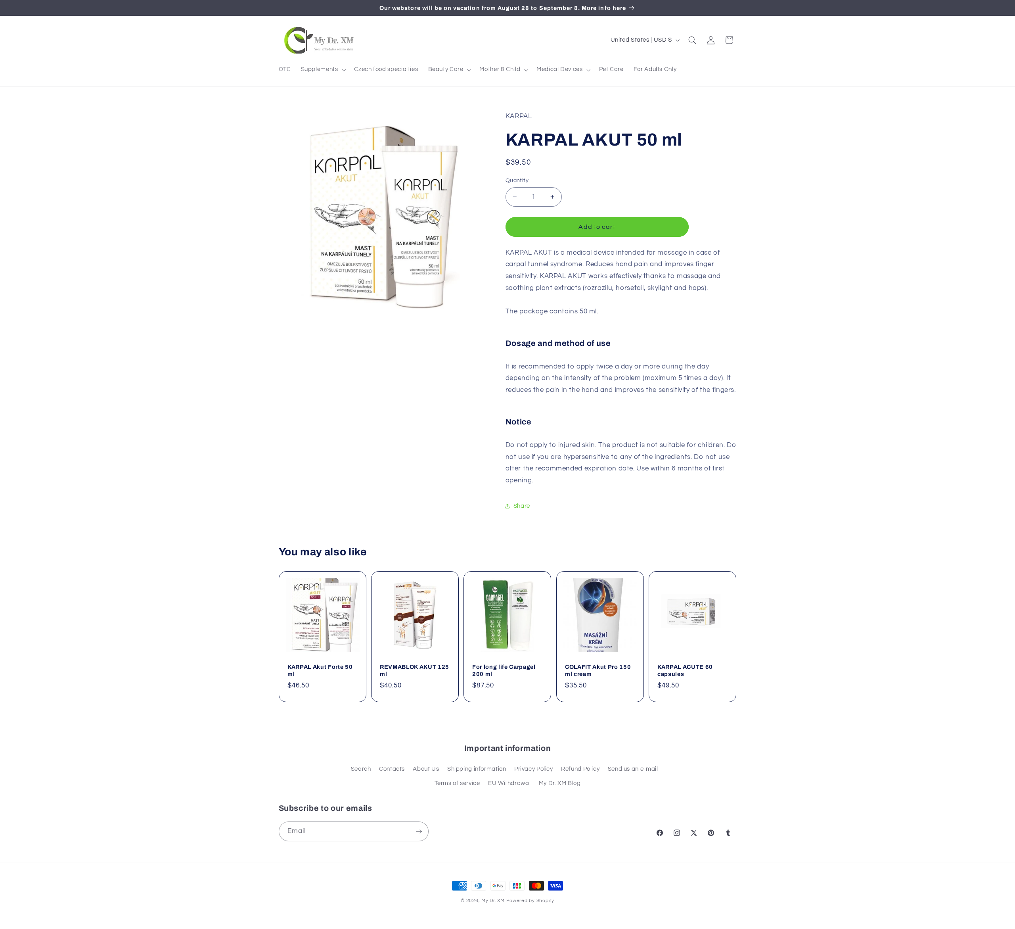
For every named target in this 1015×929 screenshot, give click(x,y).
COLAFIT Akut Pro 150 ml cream (598, 670)
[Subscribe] (419, 831)
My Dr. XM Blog (560, 783)
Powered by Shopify (530, 900)
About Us (426, 769)
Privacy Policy (533, 769)
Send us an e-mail (633, 769)
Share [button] (521, 506)
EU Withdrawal (509, 783)
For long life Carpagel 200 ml (504, 670)
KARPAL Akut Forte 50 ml (319, 670)
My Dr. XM (493, 900)
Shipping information (476, 769)
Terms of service (457, 783)
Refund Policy (580, 769)
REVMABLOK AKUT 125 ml (414, 670)
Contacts (392, 769)
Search (361, 769)
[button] (322, 70)
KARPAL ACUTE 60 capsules (685, 670)
